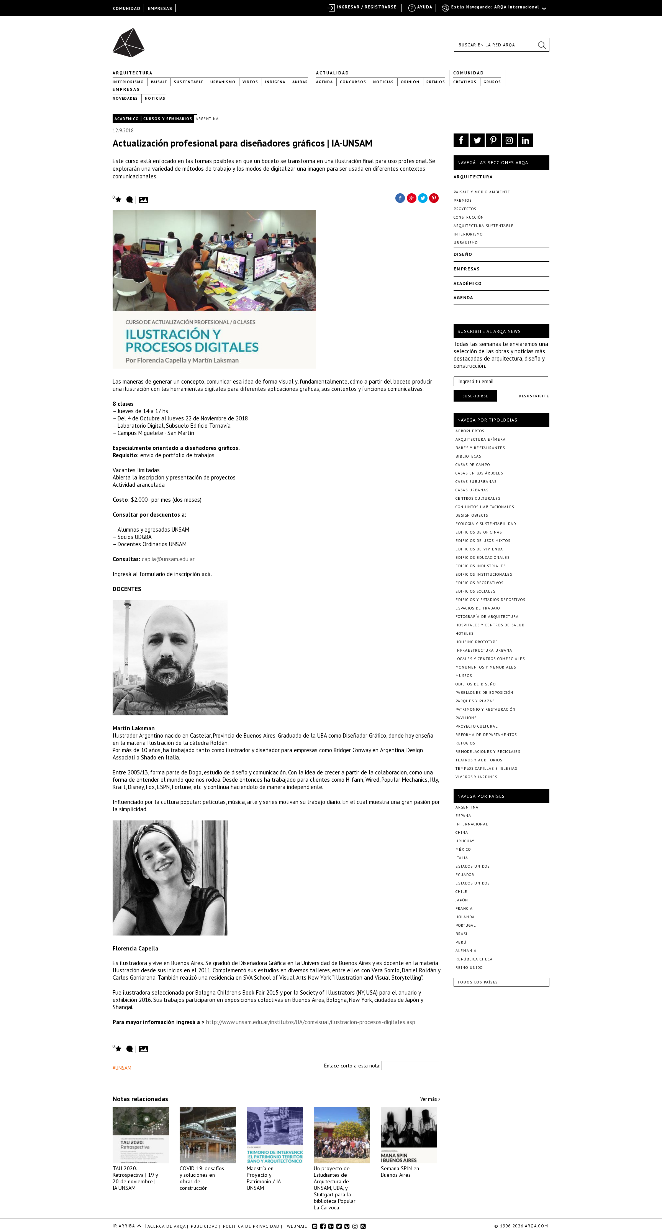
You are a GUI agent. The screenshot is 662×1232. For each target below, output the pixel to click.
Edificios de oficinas (479, 532)
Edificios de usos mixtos (483, 540)
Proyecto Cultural (477, 726)
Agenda (324, 81)
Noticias (383, 81)
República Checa (474, 959)
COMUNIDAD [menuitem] (127, 8)
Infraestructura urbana (484, 650)
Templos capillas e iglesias (486, 768)
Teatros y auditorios (479, 760)
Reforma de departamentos (486, 734)
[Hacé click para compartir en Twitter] (423, 197)
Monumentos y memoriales (486, 667)
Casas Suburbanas (476, 481)
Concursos (353, 81)
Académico (127, 118)
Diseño (463, 254)
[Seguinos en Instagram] (509, 140)
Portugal (466, 925)
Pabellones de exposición (484, 692)
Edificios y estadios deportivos (490, 599)
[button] (541, 45)
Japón (462, 900)
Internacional (472, 824)
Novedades (125, 98)
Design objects (472, 515)
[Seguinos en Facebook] (461, 140)
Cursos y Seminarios (167, 118)
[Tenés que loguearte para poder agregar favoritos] (117, 199)
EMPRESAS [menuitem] (160, 8)
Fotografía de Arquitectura (487, 616)
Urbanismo (223, 81)
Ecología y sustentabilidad (486, 523)
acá (206, 574)
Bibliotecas (468, 456)
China (462, 832)
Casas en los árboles (479, 473)
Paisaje (159, 81)
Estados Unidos (473, 866)
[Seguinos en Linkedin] (525, 140)
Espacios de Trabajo (478, 608)
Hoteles (465, 633)
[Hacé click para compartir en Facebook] (400, 197)
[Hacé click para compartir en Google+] (411, 197)
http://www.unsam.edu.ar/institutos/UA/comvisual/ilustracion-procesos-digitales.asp (310, 1022)
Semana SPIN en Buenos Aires (400, 1171)
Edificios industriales (481, 565)
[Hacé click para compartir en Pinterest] (434, 197)
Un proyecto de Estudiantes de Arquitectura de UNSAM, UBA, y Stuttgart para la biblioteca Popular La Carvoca (335, 1188)
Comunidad (468, 73)
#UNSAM (122, 1068)
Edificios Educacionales (483, 557)
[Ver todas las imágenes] (144, 197)
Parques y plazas (475, 700)
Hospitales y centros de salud (490, 625)
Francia (464, 908)
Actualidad (332, 73)
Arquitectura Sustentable (484, 225)
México (463, 849)
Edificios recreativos (479, 582)
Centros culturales (478, 498)
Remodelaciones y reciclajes (488, 751)
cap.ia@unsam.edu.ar (168, 559)
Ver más (429, 1099)
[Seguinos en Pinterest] (493, 140)
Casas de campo (473, 464)
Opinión (410, 81)
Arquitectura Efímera (481, 439)
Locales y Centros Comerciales (490, 658)
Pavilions (466, 717)
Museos (464, 675)
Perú (461, 942)
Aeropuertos (470, 430)
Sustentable (188, 81)
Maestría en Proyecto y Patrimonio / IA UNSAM (263, 1178)
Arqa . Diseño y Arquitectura (131, 39)
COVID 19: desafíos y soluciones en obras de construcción (202, 1178)
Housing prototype (477, 641)
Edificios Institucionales (484, 574)
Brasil (463, 933)
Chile (461, 891)
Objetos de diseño (476, 684)
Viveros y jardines (476, 776)
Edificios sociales (475, 591)
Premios (435, 81)
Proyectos (465, 208)
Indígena (275, 81)
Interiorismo (128, 81)
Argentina (207, 118)
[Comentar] (130, 200)
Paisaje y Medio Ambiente (482, 191)
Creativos (465, 81)
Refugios (465, 743)
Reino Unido (469, 967)
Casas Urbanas (472, 490)
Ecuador (465, 874)
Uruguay (465, 840)
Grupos (492, 81)
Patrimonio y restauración (486, 709)
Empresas (126, 89)
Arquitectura (133, 73)
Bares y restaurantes (480, 447)
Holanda (465, 916)
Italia (462, 857)
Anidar (300, 81)
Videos (250, 81)
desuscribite (534, 396)
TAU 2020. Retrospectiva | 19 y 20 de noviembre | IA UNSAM (135, 1178)
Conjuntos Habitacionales (485, 506)
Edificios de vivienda (479, 549)
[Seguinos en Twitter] (477, 140)
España (463, 815)
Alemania (466, 950)
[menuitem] (495, 10)
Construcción (469, 217)
